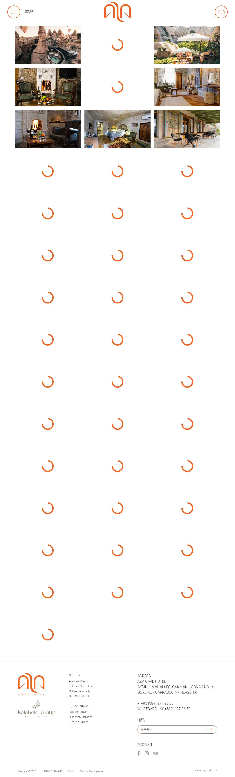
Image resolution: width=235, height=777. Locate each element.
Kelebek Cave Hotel (81, 686)
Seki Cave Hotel (79, 696)
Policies (71, 771)
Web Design (200, 770)
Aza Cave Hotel (78, 681)
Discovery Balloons (81, 717)
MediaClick (212, 770)
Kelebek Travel (78, 711)
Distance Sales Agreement (92, 771)
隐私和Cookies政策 (53, 771)
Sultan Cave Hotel (80, 691)
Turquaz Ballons (78, 722)
